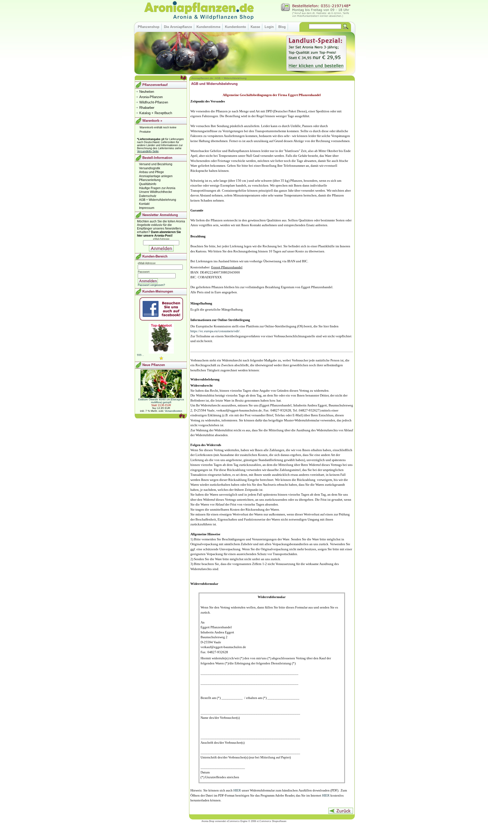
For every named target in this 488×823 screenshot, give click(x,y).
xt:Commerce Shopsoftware (271, 821)
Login (269, 27)
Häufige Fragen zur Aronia (157, 188)
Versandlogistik (149, 168)
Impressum (146, 208)
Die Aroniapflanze (178, 27)
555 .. (140, 355)
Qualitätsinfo (147, 184)
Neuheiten (146, 92)
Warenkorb (150, 121)
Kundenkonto (235, 27)
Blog (282, 27)
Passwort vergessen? (151, 284)
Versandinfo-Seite (148, 151)
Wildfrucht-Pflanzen (153, 102)
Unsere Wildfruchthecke (155, 192)
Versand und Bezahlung (155, 164)
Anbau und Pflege (151, 172)
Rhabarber (146, 108)
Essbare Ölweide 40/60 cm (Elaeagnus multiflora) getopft (161, 401)
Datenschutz (147, 196)
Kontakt (144, 204)
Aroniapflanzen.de (202, 78)
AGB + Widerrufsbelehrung (231, 78)
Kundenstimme (208, 27)
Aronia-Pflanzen (151, 97)
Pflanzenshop (148, 27)
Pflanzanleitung (150, 180)
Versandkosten (173, 410)
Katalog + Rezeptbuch (155, 113)
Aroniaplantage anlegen (156, 176)
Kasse (255, 27)
